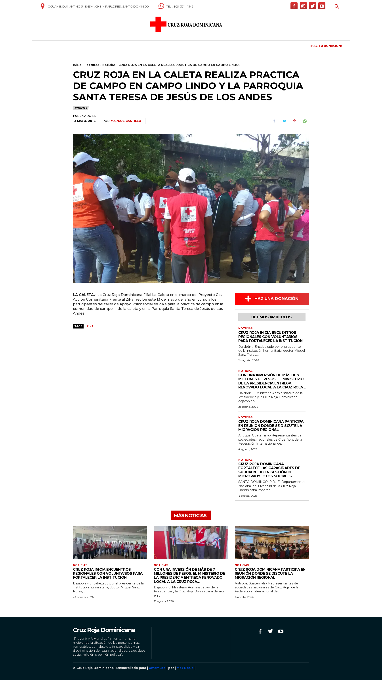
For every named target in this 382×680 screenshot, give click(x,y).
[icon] (42, 8)
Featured (91, 65)
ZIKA (90, 326)
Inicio (77, 65)
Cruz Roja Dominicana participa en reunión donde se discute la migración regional (270, 425)
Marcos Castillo (126, 121)
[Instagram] (303, 5)
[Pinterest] (294, 121)
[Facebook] (294, 5)
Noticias (109, 65)
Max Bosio (185, 668)
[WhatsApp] (304, 121)
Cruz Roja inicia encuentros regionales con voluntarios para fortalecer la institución (270, 336)
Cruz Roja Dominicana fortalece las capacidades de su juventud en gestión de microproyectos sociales (269, 470)
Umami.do (157, 668)
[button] (337, 7)
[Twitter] (312, 5)
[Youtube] (321, 5)
